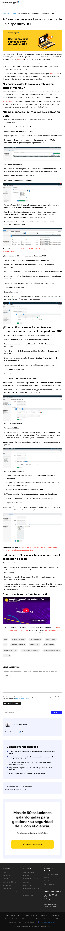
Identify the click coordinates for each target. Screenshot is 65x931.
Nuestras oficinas (29, 922)
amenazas (20, 59)
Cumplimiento (55, 915)
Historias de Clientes (10, 882)
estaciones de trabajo (18, 644)
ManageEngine (49, 644)
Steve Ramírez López (19, 724)
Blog (4, 872)
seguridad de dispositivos (52, 650)
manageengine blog (10, 650)
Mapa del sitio (28, 895)
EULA (19, 915)
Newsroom (27, 885)
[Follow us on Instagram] (56, 895)
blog (5, 639)
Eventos (26, 882)
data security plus (35, 639)
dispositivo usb (51, 639)
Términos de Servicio (31, 915)
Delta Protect (54, 74)
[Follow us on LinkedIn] (45, 895)
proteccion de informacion (30, 650)
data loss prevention (18, 639)
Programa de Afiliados (43, 918)
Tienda (46, 877)
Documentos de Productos (12, 892)
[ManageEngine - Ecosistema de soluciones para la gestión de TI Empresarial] (10, 3)
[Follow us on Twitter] (49, 895)
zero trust (7, 656)
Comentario (7, 675)
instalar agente (34, 644)
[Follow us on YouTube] (45, 899)
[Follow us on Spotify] (49, 899)
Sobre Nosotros (28, 872)
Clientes (26, 875)
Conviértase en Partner (31, 888)
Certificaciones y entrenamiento (50, 885)
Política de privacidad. (22, 698)
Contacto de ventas (15, 922)
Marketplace (48, 881)
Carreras (26, 892)
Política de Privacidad (11, 918)
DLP (5, 644)
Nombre (5, 691)
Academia (6, 878)
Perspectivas (7, 875)
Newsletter (56, 918)
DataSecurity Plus (9, 101)
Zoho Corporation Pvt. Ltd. (25, 926)
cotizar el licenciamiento (19, 630)
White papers (7, 888)
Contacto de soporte (51, 874)
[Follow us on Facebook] (53, 895)
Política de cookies (27, 918)
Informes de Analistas (30, 878)
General (30, 787)
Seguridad (44, 915)
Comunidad (7, 885)
